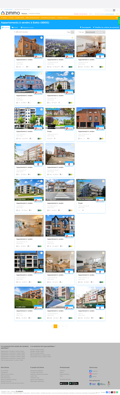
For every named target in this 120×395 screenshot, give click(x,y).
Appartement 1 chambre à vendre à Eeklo (12, 351)
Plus (90, 14)
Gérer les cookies (35, 393)
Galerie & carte (28, 27)
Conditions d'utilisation (7, 393)
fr (117, 10)
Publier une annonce (80, 14)
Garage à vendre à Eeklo (37, 351)
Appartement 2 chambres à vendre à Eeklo (13, 353)
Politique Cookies (17, 393)
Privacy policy (26, 393)
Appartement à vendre (24, 60)
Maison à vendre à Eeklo (37, 349)
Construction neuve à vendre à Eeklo (40, 356)
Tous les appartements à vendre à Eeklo (12, 360)
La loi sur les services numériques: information (63, 393)
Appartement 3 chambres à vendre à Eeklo (13, 354)
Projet (49, 131)
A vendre (4, 17)
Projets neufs (19, 17)
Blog (117, 17)
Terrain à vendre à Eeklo (37, 353)
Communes (79, 393)
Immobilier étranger (34, 13)
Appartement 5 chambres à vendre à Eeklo (13, 358)
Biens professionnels (32, 17)
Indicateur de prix (63, 17)
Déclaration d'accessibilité (88, 393)
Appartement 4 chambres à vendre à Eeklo (13, 356)
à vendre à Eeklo (8, 9)
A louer (11, 17)
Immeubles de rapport (48, 17)
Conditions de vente (46, 393)
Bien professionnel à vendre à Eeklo (40, 355)
